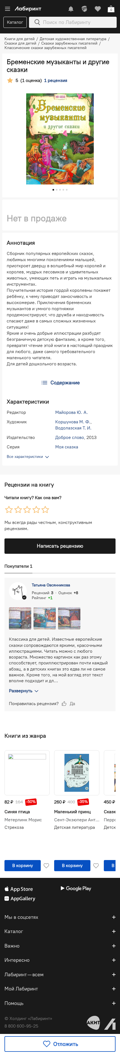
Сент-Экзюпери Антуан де (76, 819)
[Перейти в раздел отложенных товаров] (97, 9)
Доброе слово (69, 437)
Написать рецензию (60, 546)
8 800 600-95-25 (21, 1026)
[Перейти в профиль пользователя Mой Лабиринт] (84, 9)
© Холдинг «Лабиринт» (28, 1018)
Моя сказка (66, 447)
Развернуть (20, 690)
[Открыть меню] (7, 8)
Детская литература (74, 827)
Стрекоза (14, 827)
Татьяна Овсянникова (51, 585)
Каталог (15, 22)
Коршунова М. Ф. (72, 421)
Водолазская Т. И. (73, 428)
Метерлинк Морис (23, 819)
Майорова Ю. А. (71, 412)
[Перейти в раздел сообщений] (70, 9)
